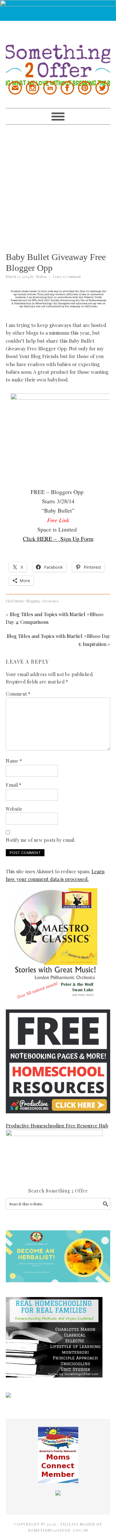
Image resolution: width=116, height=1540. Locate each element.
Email (14, 785)
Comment (18, 694)
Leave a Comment (67, 276)
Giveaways (50, 600)
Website (14, 809)
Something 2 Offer (58, 53)
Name (14, 761)
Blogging (33, 600)
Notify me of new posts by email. (40, 840)
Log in (80, 1530)
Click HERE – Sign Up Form (58, 538)
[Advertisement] (58, 182)
